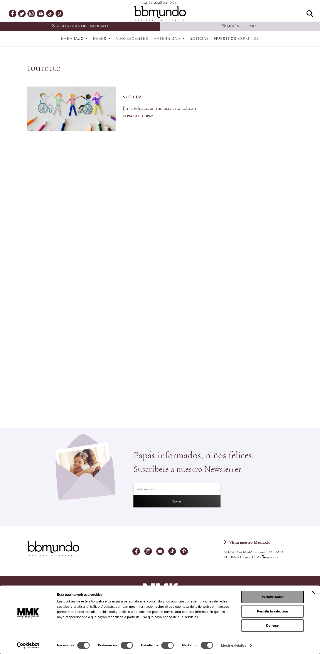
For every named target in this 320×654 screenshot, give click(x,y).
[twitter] (22, 13)
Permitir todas (272, 597)
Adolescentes (132, 38)
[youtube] (41, 13)
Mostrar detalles (233, 645)
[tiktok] (50, 13)
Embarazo (73, 38)
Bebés (100, 38)
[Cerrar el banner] (313, 592)
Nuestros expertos (236, 38)
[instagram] (31, 13)
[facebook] (12, 13)
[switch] (127, 645)
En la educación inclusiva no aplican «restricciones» (159, 112)
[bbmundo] (160, 13)
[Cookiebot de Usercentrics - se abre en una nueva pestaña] (28, 645)
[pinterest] (59, 13)
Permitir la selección (272, 611)
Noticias (199, 38)
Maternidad (167, 38)
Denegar (272, 625)
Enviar (176, 501)
